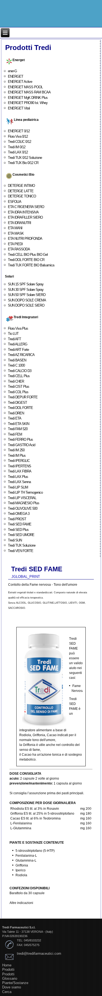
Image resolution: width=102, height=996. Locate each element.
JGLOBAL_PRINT (25, 577)
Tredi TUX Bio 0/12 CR (23, 163)
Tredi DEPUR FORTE (23, 397)
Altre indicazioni (21, 903)
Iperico (21, 870)
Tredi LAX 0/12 (18, 152)
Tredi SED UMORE (21, 535)
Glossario (9, 978)
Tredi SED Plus (18, 530)
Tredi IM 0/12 (16, 147)
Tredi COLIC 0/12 (19, 142)
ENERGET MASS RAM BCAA (29, 92)
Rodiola (21, 875)
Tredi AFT (14, 339)
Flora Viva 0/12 (18, 136)
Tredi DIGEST (17, 403)
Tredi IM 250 (16, 450)
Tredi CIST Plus (18, 386)
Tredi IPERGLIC (19, 461)
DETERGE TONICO (22, 196)
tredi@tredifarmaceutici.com (39, 953)
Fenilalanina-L (26, 856)
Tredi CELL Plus (19, 376)
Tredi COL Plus (18, 392)
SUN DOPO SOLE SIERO (26, 305)
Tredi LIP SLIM (18, 487)
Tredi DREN (16, 413)
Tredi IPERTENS (19, 466)
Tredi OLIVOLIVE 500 (22, 508)
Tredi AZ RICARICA (21, 355)
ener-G (12, 71)
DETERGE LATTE (20, 191)
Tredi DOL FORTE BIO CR (26, 260)
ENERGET (15, 76)
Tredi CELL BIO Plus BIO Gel (28, 255)
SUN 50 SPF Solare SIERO (26, 295)
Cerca (6, 992)
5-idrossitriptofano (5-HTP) (35, 851)
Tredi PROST (17, 519)
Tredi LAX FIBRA (19, 471)
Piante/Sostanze (15, 983)
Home (6, 965)
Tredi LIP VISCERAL (22, 498)
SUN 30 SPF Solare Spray (26, 290)
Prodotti (8, 969)
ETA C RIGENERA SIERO (26, 207)
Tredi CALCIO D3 (19, 371)
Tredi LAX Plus (18, 477)
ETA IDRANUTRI (19, 223)
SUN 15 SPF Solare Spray (26, 284)
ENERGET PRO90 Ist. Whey (28, 103)
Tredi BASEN (17, 360)
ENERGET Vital (19, 108)
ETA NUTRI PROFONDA (25, 239)
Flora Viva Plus (18, 328)
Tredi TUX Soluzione (21, 545)
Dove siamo (11, 987)
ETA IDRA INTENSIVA (23, 212)
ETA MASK (16, 233)
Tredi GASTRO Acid (21, 445)
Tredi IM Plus (17, 455)
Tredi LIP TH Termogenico (25, 492)
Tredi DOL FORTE (20, 408)
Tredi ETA (14, 418)
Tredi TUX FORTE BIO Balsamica (31, 265)
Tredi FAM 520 (17, 429)
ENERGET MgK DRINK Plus (28, 98)
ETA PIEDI (15, 244)
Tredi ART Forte (18, 350)
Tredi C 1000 (16, 365)
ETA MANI (15, 228)
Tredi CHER (16, 381)
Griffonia (22, 865)
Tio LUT (13, 334)
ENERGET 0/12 (19, 131)
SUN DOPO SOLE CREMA (27, 300)
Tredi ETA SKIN (18, 424)
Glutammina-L (26, 860)
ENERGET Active (20, 82)
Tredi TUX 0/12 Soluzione (25, 158)
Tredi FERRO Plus (20, 439)
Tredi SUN (15, 540)
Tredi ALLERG (17, 344)
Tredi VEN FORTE (20, 551)
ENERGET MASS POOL (25, 87)
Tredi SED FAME (19, 524)
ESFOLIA (14, 202)
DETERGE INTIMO (21, 186)
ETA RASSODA (19, 249)
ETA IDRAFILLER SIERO (25, 217)
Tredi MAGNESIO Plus (23, 503)
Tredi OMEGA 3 (18, 514)
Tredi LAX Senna (19, 482)
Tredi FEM (15, 434)
